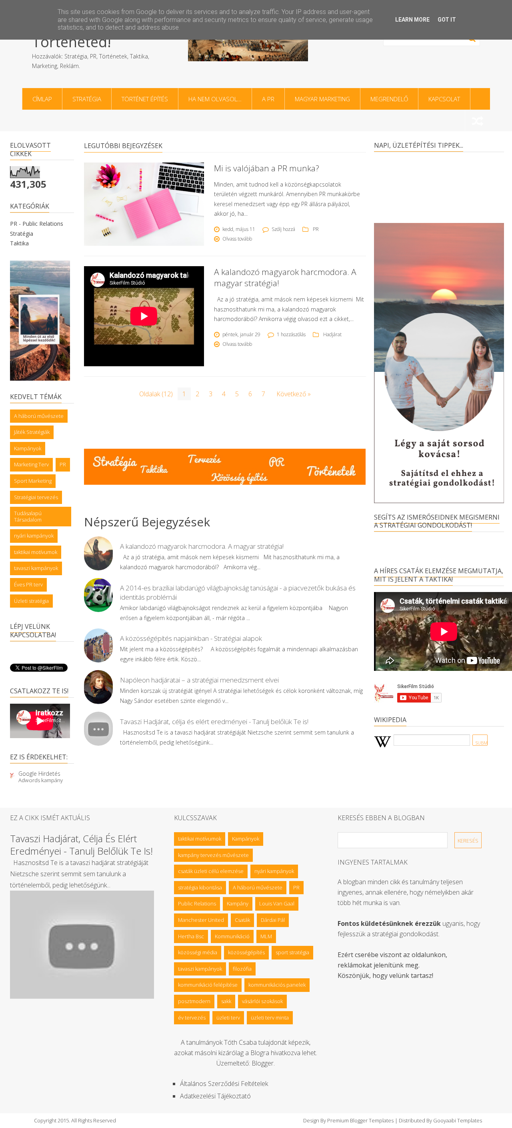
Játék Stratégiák (32, 432)
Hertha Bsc (191, 936)
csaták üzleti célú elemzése (211, 871)
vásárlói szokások (262, 1001)
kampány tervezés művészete (213, 855)
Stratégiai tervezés (36, 497)
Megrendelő (389, 99)
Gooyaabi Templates (457, 1120)
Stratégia (86, 99)
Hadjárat (332, 334)
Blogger (263, 1063)
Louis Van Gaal (276, 903)
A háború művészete (39, 415)
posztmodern (194, 1001)
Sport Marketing (33, 480)
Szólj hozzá (283, 229)
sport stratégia (292, 952)
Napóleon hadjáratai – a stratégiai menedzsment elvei (199, 679)
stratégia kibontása (200, 887)
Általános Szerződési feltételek (224, 1083)
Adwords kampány (40, 780)
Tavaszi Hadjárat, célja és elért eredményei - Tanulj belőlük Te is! (214, 721)
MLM (266, 936)
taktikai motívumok (35, 552)
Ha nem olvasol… (215, 99)
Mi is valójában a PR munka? (266, 168)
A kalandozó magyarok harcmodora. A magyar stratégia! (202, 546)
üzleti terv (228, 1017)
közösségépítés (246, 952)
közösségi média (197, 952)
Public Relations (197, 903)
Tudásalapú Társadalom (28, 516)
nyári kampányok (34, 535)
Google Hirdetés (39, 773)
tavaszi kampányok (36, 568)
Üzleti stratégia (31, 600)
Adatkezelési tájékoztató (215, 1096)
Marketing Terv (31, 464)
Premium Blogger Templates (360, 1120)
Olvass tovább (237, 238)
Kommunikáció (232, 936)
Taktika (19, 243)
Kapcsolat (444, 99)
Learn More (412, 19)
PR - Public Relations (36, 223)
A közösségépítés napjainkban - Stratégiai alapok (191, 638)
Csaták (242, 919)
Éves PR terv (28, 584)
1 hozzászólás (291, 334)
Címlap (42, 99)
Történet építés (145, 99)
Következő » (293, 393)
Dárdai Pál (273, 919)
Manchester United (201, 919)
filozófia (242, 968)
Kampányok (27, 448)
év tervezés (192, 1017)
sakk (226, 1001)
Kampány (237, 903)
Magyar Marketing (322, 99)
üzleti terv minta (270, 1017)
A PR (268, 99)
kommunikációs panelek (277, 984)
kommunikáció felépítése (208, 984)
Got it (447, 19)
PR (63, 464)
